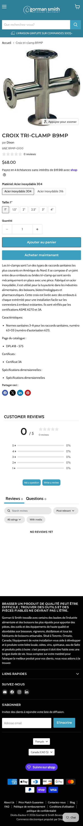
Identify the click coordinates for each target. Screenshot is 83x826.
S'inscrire (64, 723)
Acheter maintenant (42, 255)
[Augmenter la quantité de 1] (38, 229)
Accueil (6, 43)
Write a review (51, 482)
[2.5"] (34, 214)
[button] (41, 445)
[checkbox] (36, 519)
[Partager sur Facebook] (5, 393)
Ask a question (31, 482)
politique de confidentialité (41, 810)
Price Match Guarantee (31, 802)
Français (39, 741)
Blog (72, 802)
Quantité (7, 220)
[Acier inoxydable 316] (51, 196)
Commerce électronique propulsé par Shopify (42, 819)
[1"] (6, 214)
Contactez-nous (56, 802)
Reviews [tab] (14, 498)
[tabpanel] (41, 541)
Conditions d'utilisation (62, 806)
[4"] (52, 214)
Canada (40, 752)
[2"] (24, 214)
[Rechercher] (75, 24)
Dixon (10, 142)
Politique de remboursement (29, 806)
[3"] (43, 214)
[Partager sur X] (13, 393)
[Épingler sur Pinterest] (28, 393)
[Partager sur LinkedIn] (20, 393)
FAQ (6, 806)
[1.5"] (15, 214)
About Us (9, 802)
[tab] (36, 499)
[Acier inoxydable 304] (18, 196)
